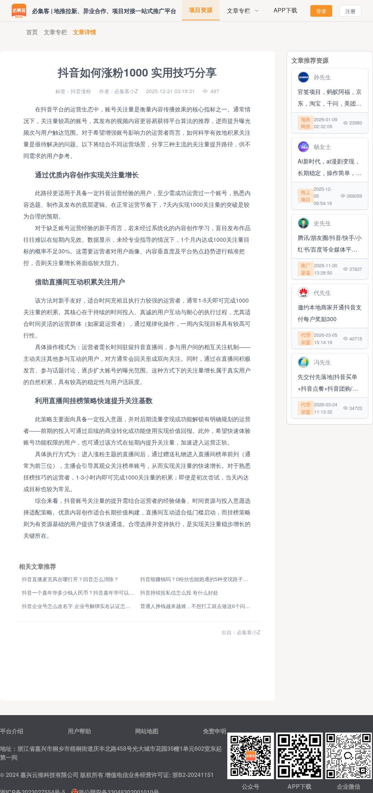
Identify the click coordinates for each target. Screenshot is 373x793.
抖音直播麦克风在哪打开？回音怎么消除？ (70, 579)
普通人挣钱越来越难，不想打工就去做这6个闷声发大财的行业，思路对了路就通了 (233, 605)
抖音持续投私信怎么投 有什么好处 (179, 592)
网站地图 (146, 731)
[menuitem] (243, 10)
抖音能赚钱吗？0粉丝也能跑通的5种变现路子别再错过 (201, 579)
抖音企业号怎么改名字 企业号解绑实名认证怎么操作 (81, 605)
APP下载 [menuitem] (285, 10)
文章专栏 (55, 32)
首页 (32, 32)
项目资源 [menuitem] (200, 9)
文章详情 (84, 32)
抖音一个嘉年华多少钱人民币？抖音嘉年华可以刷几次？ (85, 592)
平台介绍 (11, 731)
